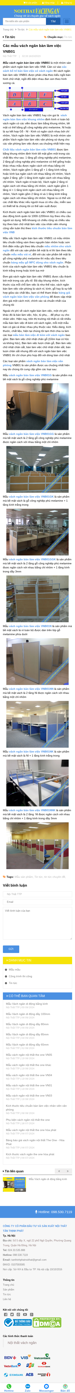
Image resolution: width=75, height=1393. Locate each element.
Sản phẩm (8, 1289)
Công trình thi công (20, 976)
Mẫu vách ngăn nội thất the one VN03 (29, 1095)
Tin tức (21, 29)
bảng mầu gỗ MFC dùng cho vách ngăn (36, 262)
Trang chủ (8, 1284)
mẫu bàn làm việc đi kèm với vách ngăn (39, 335)
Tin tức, (38, 876)
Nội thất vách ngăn (22, 1343)
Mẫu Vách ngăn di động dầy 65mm (27, 1044)
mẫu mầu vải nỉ (21, 254)
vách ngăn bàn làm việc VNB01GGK (33, 559)
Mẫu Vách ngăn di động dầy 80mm (27, 1024)
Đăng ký (68, 3)
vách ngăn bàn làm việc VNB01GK (31, 496)
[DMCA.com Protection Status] (46, 1322)
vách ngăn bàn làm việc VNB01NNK (32, 810)
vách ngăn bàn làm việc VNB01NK (31, 751)
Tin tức (7, 1294)
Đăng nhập (49, 3)
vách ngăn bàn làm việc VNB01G (30, 375)
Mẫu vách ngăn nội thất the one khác (28, 1064)
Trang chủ (8, 29)
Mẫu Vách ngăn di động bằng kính (27, 1003)
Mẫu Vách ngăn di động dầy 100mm (28, 1014)
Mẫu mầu (14, 969)
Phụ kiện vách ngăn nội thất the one (28, 1119)
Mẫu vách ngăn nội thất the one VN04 (29, 1075)
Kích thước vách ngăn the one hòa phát (30, 1154)
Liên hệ (7, 1299)
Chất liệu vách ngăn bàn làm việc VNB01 (30, 149)
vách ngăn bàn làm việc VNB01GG (32, 433)
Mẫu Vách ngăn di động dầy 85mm (27, 1034)
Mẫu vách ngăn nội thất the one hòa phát (31, 1130)
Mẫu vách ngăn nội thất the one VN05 (29, 1054)
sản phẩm (31, 3)
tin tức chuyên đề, (55, 876)
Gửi (11, 949)
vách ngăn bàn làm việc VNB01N (30, 626)
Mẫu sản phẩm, (24, 876)
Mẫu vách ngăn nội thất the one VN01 (29, 1085)
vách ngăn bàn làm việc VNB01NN (31, 688)
